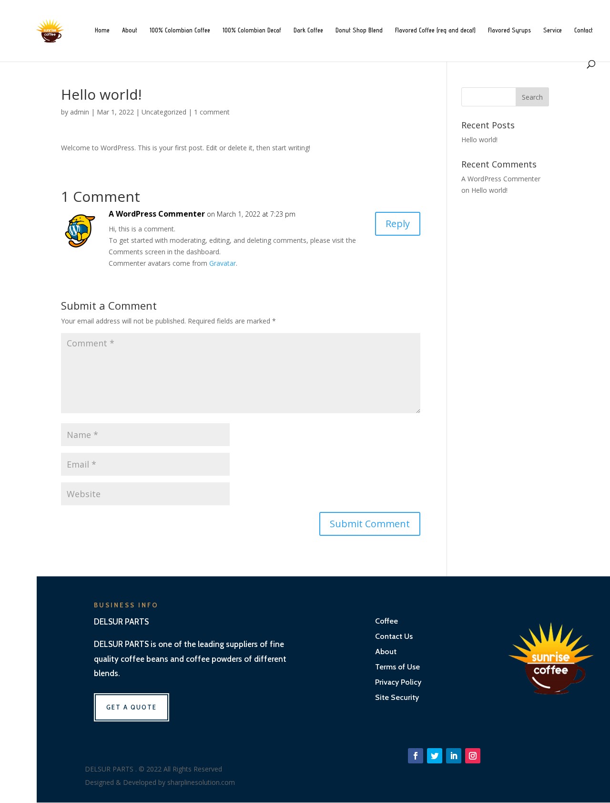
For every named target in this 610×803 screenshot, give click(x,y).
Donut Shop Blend (359, 30)
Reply (398, 223)
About (129, 30)
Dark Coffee (308, 30)
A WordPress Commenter (157, 214)
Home (102, 30)
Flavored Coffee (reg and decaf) (435, 30)
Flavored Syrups (509, 30)
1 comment (212, 111)
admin (79, 111)
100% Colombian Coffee (180, 30)
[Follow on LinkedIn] (453, 755)
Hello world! (479, 139)
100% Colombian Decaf (252, 30)
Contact (583, 30)
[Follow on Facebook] (415, 755)
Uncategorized (164, 111)
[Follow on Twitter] (434, 755)
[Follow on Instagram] (472, 755)
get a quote (131, 707)
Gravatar (222, 263)
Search (532, 97)
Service (552, 30)
